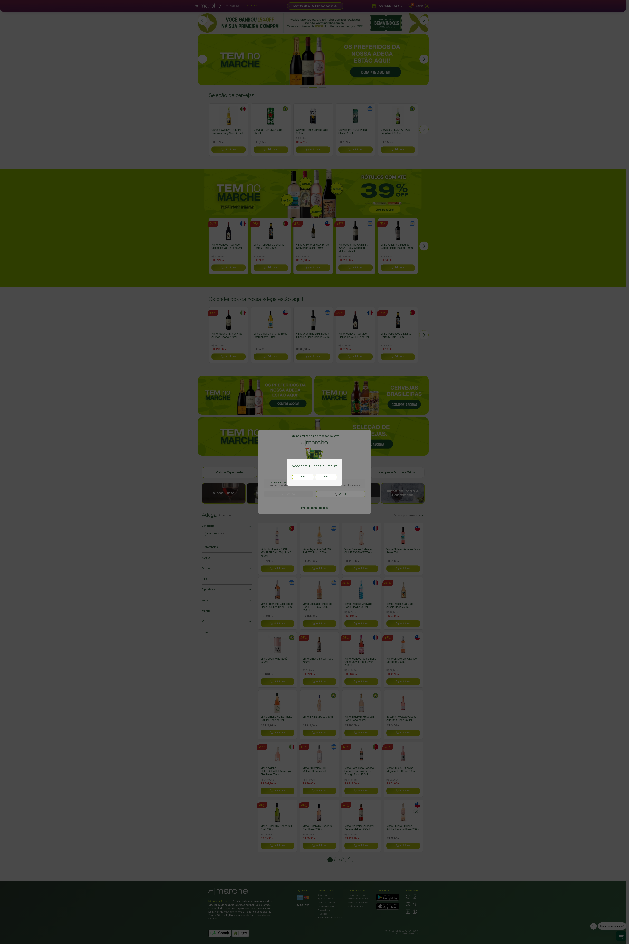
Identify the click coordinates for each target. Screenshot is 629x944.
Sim (303, 477)
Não (326, 477)
